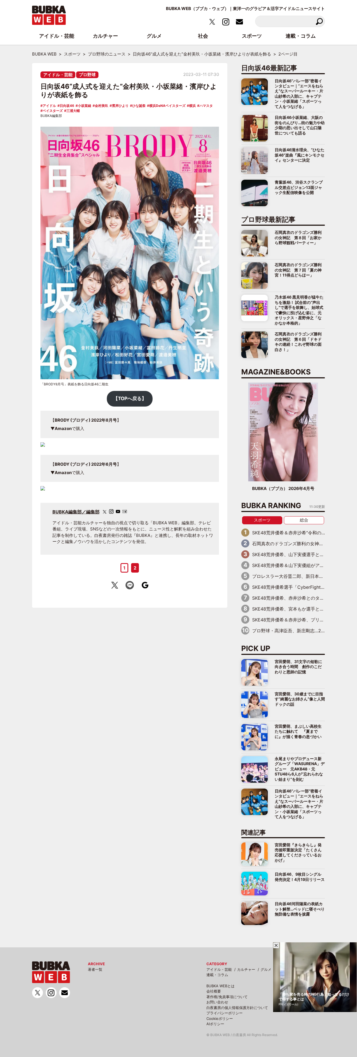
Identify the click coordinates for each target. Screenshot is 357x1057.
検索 (319, 21)
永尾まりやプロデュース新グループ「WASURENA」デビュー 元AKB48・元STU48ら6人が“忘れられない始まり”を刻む (300, 769)
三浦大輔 (73, 111)
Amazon (63, 428)
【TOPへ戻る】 (129, 398)
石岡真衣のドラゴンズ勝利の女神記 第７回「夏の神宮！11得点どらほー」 (298, 269)
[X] (104, 512)
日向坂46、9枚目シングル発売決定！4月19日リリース (300, 876)
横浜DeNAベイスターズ (167, 106)
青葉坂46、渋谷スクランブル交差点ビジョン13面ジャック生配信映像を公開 (299, 187)
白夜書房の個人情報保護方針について (237, 1007)
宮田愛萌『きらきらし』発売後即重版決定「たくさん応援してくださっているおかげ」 (298, 852)
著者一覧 (95, 969)
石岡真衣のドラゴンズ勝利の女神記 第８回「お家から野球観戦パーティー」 (298, 237)
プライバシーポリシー (224, 1013)
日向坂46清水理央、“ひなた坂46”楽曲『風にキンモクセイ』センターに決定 (299, 154)
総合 (304, 520)
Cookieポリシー (219, 1018)
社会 (203, 36)
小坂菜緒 (84, 106)
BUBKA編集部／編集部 (76, 512)
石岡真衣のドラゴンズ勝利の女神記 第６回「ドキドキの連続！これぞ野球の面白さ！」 (298, 341)
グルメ (265, 969)
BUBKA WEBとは (220, 986)
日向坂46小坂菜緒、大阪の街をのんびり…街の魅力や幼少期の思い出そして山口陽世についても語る (300, 125)
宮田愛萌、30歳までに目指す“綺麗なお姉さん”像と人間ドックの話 (300, 699)
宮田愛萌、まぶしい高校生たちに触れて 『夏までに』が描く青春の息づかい (298, 731)
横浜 (192, 106)
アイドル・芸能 (58, 74)
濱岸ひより (120, 106)
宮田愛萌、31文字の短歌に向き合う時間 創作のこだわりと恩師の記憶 (298, 666)
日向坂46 (67, 106)
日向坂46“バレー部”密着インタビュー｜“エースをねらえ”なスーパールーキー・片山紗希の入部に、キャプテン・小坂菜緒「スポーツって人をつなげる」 (299, 93)
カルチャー (246, 969)
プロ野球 (87, 74)
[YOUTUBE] (118, 511)
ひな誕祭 (139, 106)
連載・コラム (217, 974)
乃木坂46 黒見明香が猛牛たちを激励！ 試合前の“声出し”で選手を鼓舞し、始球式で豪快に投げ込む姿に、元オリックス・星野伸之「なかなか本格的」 (299, 310)
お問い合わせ (217, 1002)
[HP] (124, 511)
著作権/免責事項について (227, 996)
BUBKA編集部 (51, 116)
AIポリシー (215, 1024)
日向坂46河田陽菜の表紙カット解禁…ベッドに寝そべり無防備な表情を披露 (300, 908)
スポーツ (262, 520)
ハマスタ (206, 106)
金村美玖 (101, 106)
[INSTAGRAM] (111, 511)
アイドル (49, 106)
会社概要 (213, 991)
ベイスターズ (53, 111)
